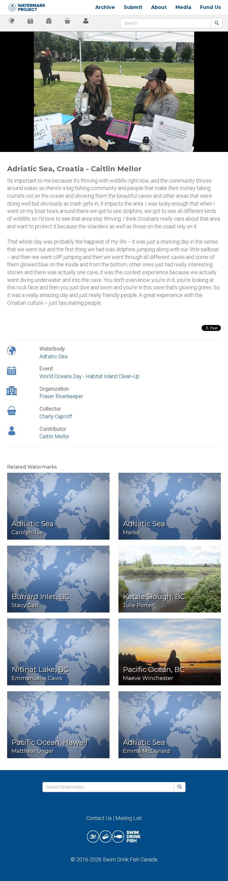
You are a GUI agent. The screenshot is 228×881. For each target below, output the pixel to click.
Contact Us (99, 818)
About (159, 7)
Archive (105, 7)
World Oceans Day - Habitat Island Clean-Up (89, 376)
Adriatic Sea (53, 356)
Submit (133, 7)
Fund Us (210, 7)
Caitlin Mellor (54, 436)
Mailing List (128, 818)
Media (183, 7)
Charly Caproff (55, 416)
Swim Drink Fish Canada (130, 859)
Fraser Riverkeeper (61, 396)
